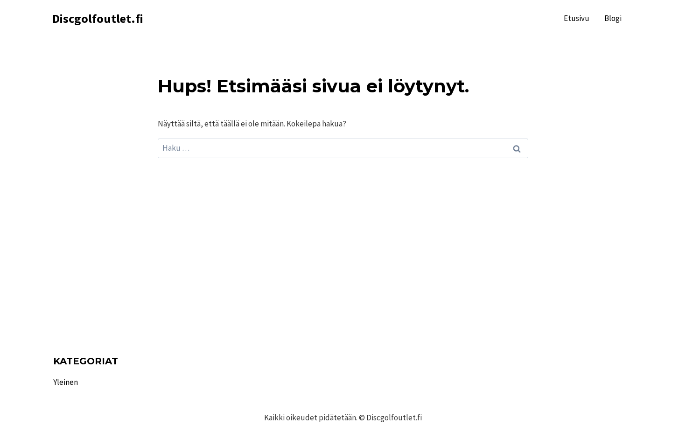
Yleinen (65, 382)
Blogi (613, 18)
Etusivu (576, 18)
